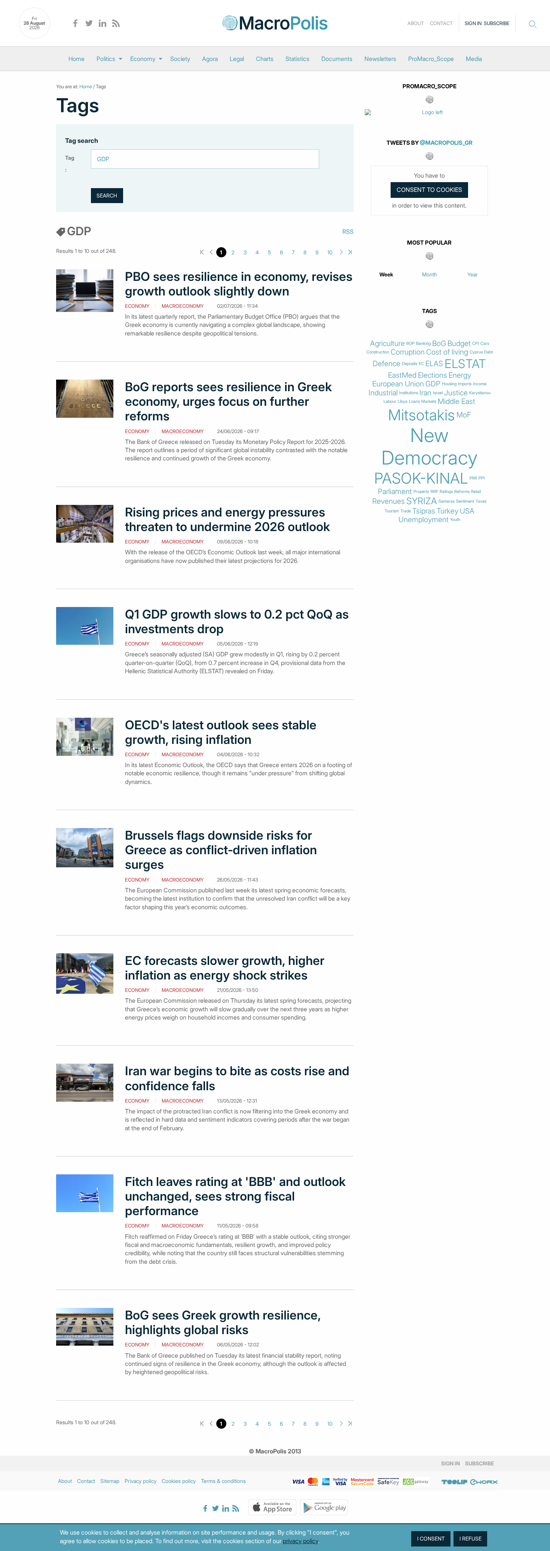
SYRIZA (421, 501)
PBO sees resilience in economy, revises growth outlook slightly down (238, 283)
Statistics (297, 58)
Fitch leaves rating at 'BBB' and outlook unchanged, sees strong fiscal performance (235, 1196)
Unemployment (423, 519)
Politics (106, 58)
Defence (386, 363)
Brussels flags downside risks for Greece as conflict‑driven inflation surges (221, 850)
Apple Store (272, 1507)
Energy (460, 375)
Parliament (395, 491)
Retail (476, 491)
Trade (405, 511)
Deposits (409, 363)
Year (472, 274)
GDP (432, 384)
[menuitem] (76, 59)
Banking (423, 343)
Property (421, 491)
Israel (438, 392)
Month (429, 274)
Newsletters (380, 58)
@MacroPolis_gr (446, 142)
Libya (402, 401)
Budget (459, 343)
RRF (434, 491)
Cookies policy (179, 1481)
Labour (390, 401)
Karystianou (480, 392)
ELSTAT (465, 364)
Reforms (462, 491)
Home (76, 58)
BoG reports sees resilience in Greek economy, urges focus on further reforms (228, 401)
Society (180, 58)
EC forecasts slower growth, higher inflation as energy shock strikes (224, 968)
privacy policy (300, 1541)
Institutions (408, 392)
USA (467, 511)
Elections (432, 375)
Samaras (447, 501)
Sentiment (465, 501)
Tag (69, 157)
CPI (475, 343)
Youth (455, 519)
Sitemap (109, 1481)
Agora (210, 58)
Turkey (447, 511)
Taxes (481, 501)
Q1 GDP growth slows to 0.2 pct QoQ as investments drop (237, 621)
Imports (464, 383)
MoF (463, 415)
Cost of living (447, 352)
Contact (441, 23)
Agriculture (387, 343)
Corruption (408, 352)
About (415, 23)
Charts (265, 58)
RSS (348, 231)
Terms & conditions (223, 1481)
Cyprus (476, 352)
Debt (488, 352)
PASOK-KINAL (421, 478)
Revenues (388, 501)
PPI (482, 478)
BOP (410, 343)
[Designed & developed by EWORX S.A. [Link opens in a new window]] (484, 1482)
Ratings (446, 491)
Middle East (456, 401)
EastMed (402, 375)
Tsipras (423, 511)
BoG (439, 343)
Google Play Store (324, 1507)
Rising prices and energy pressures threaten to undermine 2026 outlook (227, 519)
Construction (377, 352)
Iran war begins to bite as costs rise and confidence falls (237, 1078)
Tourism (392, 511)
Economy (142, 58)
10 (330, 252)
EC (421, 363)
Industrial (383, 393)
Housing (449, 383)
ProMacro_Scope (431, 58)
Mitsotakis (421, 415)
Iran (425, 393)
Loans (414, 401)
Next (341, 252)
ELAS (434, 363)
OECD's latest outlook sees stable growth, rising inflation (221, 732)
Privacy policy (140, 1481)
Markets (428, 401)
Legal (237, 58)
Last (350, 252)
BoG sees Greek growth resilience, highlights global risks (223, 1322)
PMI (473, 478)
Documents (336, 58)
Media (474, 58)
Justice (456, 393)
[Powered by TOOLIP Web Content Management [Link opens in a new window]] (454, 1482)
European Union (398, 384)
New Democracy (429, 446)
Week (386, 274)
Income (479, 383)
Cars (484, 343)
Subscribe (497, 23)
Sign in (473, 23)
